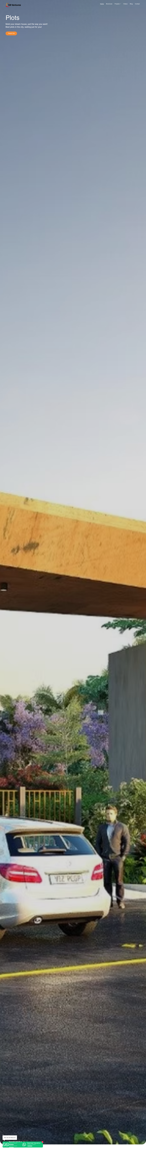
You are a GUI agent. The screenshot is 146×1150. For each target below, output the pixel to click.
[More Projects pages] (120, 3)
